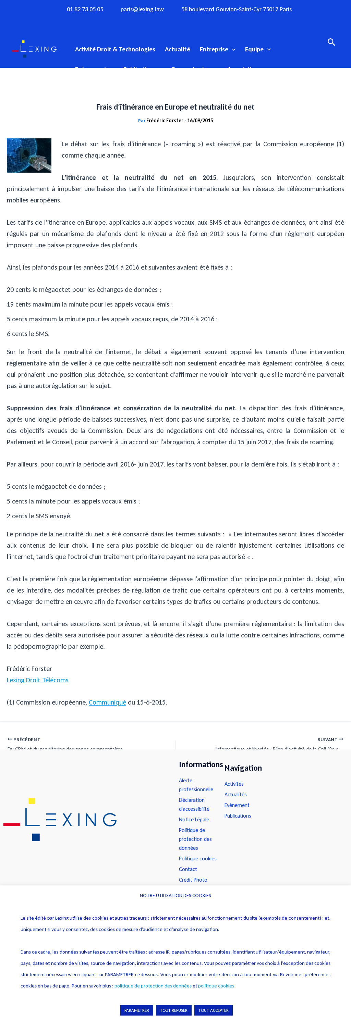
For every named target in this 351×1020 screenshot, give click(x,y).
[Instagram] (162, 21)
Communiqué (107, 702)
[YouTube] (189, 21)
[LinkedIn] (202, 21)
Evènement (91, 69)
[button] (231, 49)
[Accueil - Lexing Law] (84, 820)
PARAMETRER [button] (136, 1010)
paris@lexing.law (142, 9)
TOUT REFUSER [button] (173, 1010)
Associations (244, 69)
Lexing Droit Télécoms (38, 680)
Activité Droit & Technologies (115, 49)
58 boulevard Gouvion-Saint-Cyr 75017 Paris (236, 9)
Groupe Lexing (190, 69)
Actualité (177, 49)
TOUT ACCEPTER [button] (213, 1010)
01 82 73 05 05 (85, 9)
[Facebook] (149, 21)
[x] (175, 21)
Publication (138, 69)
